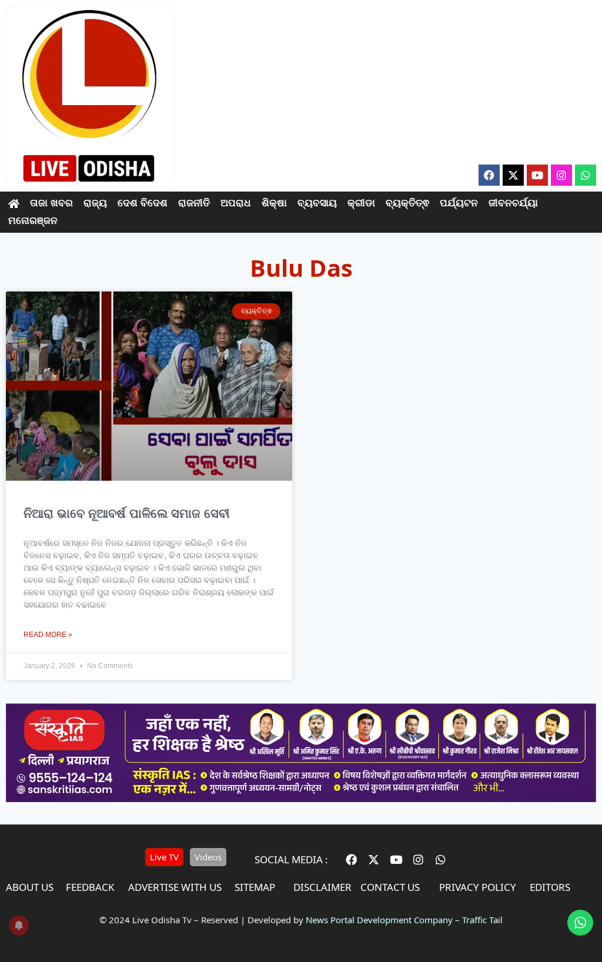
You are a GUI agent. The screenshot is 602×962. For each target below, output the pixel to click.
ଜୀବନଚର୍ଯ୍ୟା (513, 203)
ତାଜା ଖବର (51, 203)
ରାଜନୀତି (194, 203)
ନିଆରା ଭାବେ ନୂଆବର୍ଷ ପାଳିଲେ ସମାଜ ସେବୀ (127, 513)
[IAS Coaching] (301, 799)
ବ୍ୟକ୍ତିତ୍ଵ (407, 203)
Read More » (48, 635)
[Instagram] (561, 175)
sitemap (255, 887)
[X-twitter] (513, 175)
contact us (390, 887)
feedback (90, 887)
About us (29, 887)
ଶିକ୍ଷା (274, 203)
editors (550, 887)
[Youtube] (537, 175)
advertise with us (175, 887)
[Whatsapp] (585, 175)
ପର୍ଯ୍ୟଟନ (459, 203)
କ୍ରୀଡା (361, 203)
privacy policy (477, 887)
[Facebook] (489, 175)
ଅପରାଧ (235, 203)
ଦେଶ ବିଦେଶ (143, 203)
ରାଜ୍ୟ (95, 203)
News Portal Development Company (379, 920)
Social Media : (291, 859)
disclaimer (322, 887)
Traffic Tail (482, 920)
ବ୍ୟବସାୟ (317, 203)
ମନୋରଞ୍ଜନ (33, 220)
